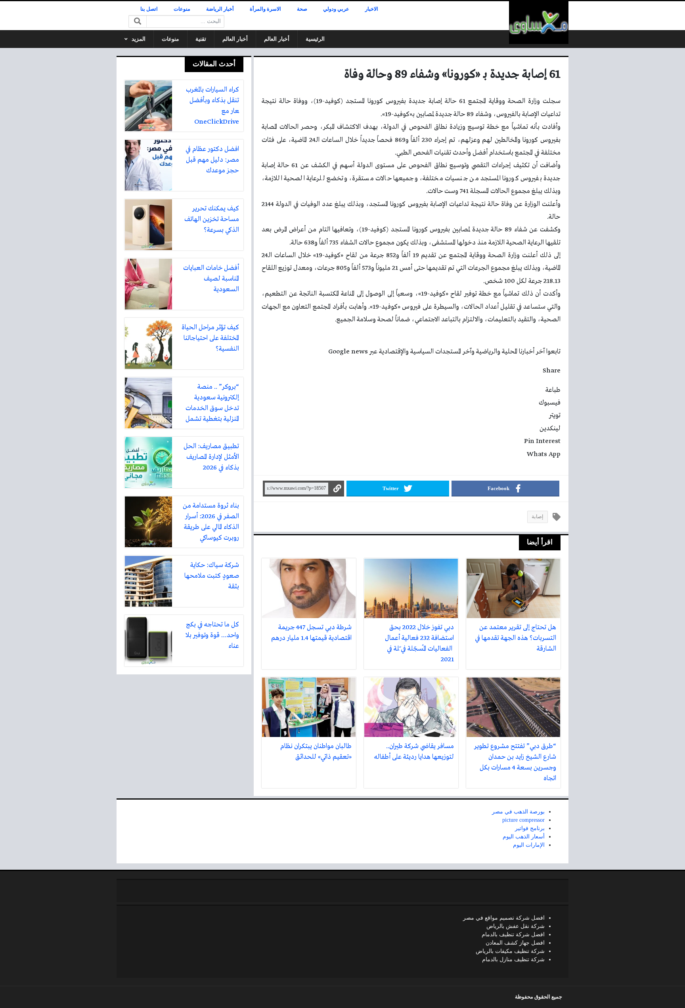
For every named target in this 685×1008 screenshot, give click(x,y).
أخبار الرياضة (220, 9)
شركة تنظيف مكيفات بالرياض (510, 951)
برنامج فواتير (530, 828)
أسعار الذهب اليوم (524, 837)
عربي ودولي (336, 9)
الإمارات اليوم (529, 845)
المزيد (138, 39)
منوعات (182, 9)
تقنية (200, 39)
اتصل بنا (149, 9)
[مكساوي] (538, 22)
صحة (302, 9)
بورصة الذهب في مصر (518, 812)
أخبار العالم (276, 39)
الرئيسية (315, 39)
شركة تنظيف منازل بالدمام (513, 959)
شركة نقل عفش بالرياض (515, 926)
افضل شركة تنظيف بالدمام (513, 934)
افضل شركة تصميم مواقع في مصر (504, 918)
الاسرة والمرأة (265, 9)
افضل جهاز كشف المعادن (515, 943)
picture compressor (523, 820)
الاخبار (371, 9)
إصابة (537, 516)
